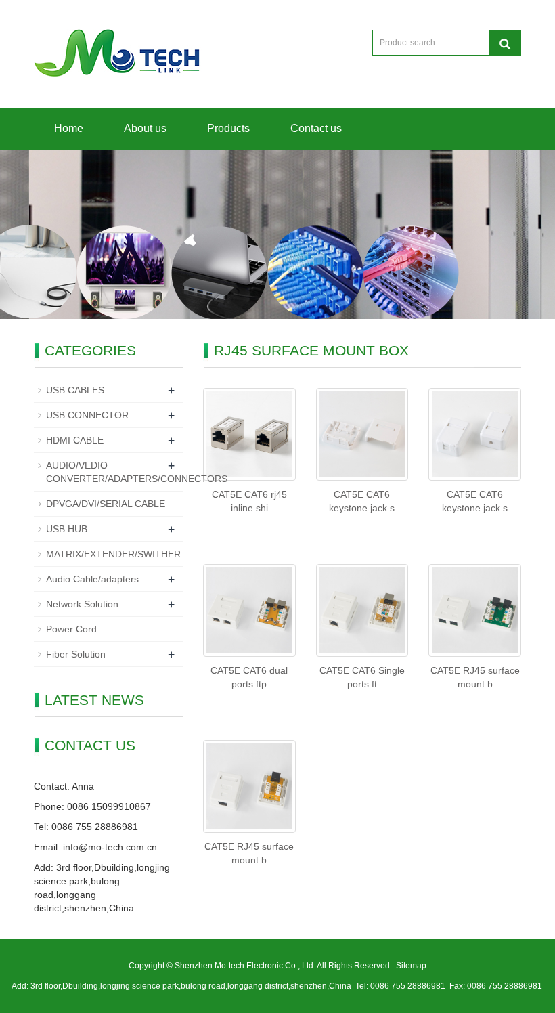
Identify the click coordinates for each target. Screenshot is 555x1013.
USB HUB (66, 528)
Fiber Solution (76, 654)
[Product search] (505, 43)
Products (228, 128)
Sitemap (411, 965)
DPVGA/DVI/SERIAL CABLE (105, 503)
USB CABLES (75, 390)
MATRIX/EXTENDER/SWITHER (113, 553)
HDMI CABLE (75, 440)
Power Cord (71, 629)
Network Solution (82, 604)
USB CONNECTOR (87, 415)
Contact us (316, 128)
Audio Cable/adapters (92, 579)
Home (68, 128)
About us (145, 128)
